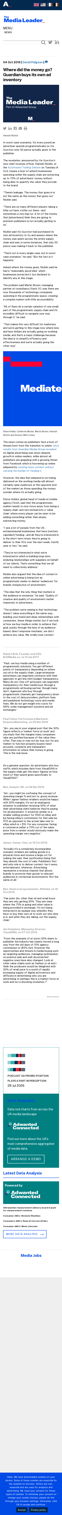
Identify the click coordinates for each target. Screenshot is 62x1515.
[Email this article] (20, 128)
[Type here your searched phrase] (43, 42)
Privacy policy (38, 1509)
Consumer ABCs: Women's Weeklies (21, 1216)
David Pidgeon (33, 62)
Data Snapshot (21, 1100)
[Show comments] (46, 62)
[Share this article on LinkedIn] (10, 128)
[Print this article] (25, 128)
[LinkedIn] (57, 42)
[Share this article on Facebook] (15, 128)
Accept (22, 1509)
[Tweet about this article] (5, 128)
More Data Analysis (22, 1234)
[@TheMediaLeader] (50, 42)
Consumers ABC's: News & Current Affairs (25, 1221)
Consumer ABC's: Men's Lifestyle (20, 1226)
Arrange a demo (26, 1159)
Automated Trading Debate (24, 167)
